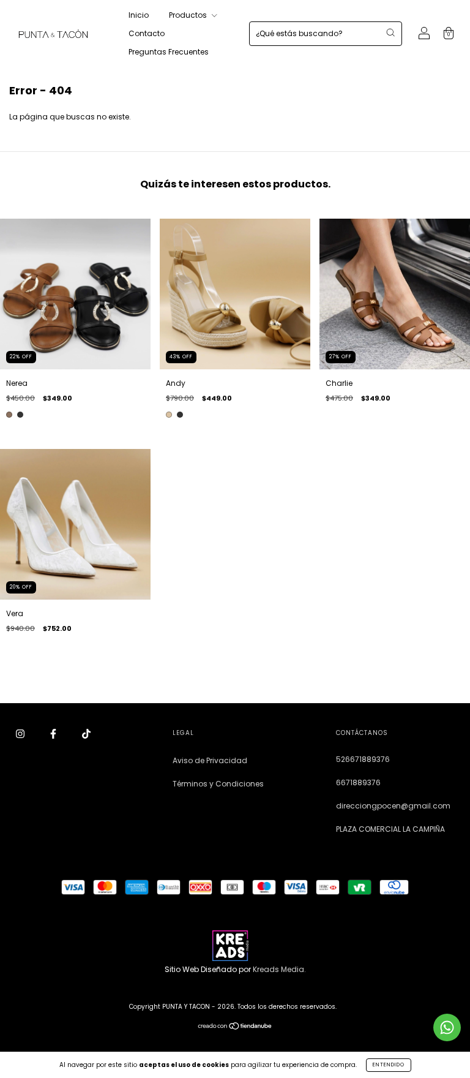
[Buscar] (390, 32)
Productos (189, 15)
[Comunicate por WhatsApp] (447, 1027)
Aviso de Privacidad (210, 760)
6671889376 (358, 782)
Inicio (139, 15)
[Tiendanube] (235, 1027)
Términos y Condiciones (218, 783)
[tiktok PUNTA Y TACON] (86, 733)
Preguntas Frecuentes (169, 52)
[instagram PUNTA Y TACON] (21, 733)
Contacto (147, 33)
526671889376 (363, 759)
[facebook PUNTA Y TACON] (54, 733)
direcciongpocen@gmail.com (393, 806)
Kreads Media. (279, 969)
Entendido (389, 1064)
